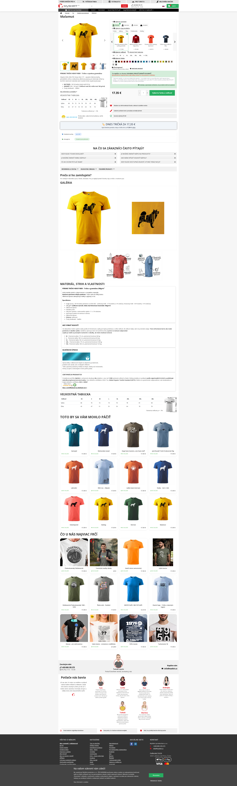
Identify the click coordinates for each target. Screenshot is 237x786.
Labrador (74, 488)
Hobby (92, 764)
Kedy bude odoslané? (137, 68)
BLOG (62, 745)
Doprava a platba (65, 752)
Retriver (133, 525)
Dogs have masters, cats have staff (133, 451)
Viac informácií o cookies (81, 782)
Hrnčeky (92, 752)
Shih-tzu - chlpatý (104, 488)
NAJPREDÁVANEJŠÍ (129, 10)
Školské (111, 758)
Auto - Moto (93, 750)
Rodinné (111, 752)
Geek (91, 762)
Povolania (112, 747)
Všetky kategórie (74, 10)
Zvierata (67, 13)
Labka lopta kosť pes (133, 488)
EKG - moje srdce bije (97, 756)
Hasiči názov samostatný (133, 568)
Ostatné (145, 25)
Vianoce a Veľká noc (115, 762)
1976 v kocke (133, 644)
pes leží (78, 134)
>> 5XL (145, 55)
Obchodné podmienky (67, 762)
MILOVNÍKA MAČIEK (166, 2)
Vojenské (112, 764)
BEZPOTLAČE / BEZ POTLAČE (133, 605)
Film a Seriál (93, 760)
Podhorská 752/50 (156, 753)
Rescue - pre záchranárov (74, 644)
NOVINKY (101, 10)
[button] (164, 6)
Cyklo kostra (163, 568)
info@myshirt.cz (170, 668)
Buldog (103, 525)
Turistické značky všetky (104, 568)
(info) (133, 127)
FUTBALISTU (116, 2)
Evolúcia (92, 758)
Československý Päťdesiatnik (74, 568)
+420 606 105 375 (137, 5)
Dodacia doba (64, 750)
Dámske (126, 25)
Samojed (74, 451)
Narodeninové (113, 743)
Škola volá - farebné (103, 605)
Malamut (163, 525)
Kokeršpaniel (74, 525)
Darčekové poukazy (96, 747)
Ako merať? (63, 754)
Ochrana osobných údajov (68, 760)
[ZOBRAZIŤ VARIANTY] (74, 435)
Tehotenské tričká (115, 760)
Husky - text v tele (163, 488)
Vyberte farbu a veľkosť (162, 93)
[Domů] (61, 13)
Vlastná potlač (114, 10)
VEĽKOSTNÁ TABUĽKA (136, 52)
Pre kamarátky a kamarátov (118, 750)
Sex (110, 754)
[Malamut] (89, 218)
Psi (73, 13)
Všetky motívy (94, 745)
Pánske (117, 25)
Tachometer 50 (163, 644)
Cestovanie (93, 754)
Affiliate (62, 758)
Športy (111, 756)
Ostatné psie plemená (83, 13)
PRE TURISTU (139, 2)
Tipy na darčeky (95, 743)
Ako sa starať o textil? (67, 756)
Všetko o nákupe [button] (146, 10)
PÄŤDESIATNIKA (91, 2)
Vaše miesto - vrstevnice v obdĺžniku (103, 644)
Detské (135, 25)
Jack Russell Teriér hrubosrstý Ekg (163, 451)
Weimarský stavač (104, 451)
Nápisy (111, 745)
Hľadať (124, 6)
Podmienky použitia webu (68, 764)
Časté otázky (64, 747)
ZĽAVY (93, 10)
